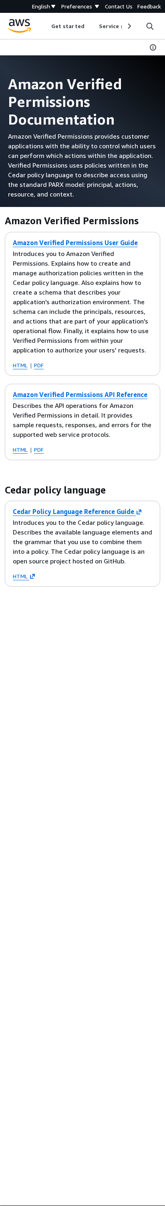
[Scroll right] (129, 26)
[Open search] (150, 26)
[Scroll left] (45, 26)
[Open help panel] (153, 47)
